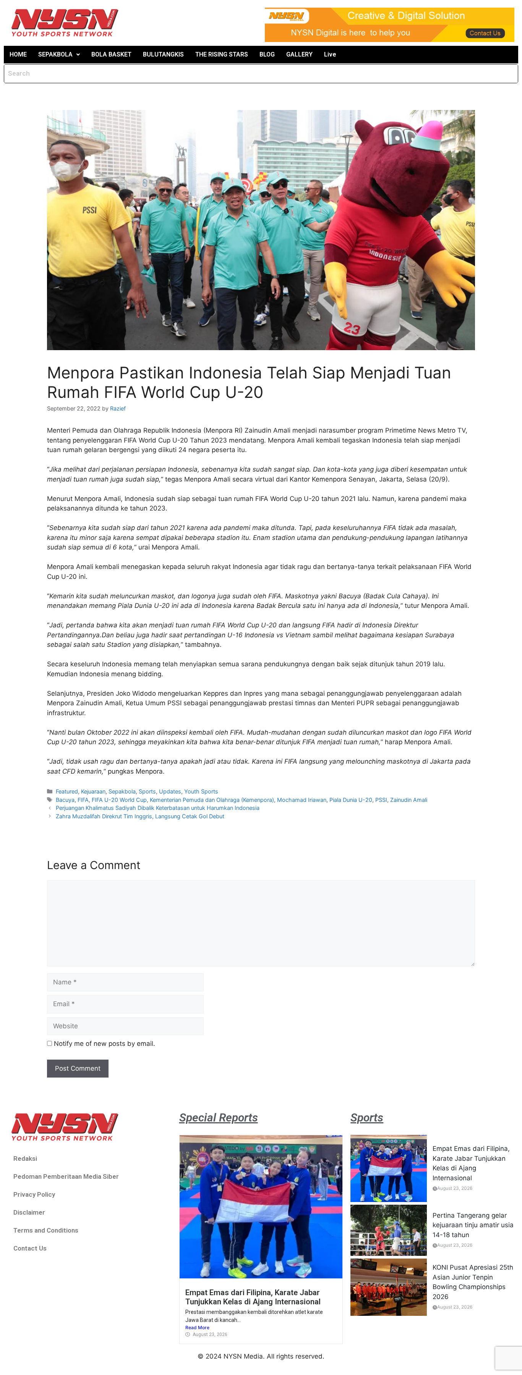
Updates (170, 791)
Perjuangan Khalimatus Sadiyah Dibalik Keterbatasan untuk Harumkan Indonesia (157, 808)
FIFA (83, 800)
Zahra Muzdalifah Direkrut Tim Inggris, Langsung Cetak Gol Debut (140, 816)
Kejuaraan (93, 791)
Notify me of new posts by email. (104, 1043)
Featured (67, 791)
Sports (147, 791)
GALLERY (299, 54)
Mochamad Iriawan (301, 800)
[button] (59, 54)
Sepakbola (122, 791)
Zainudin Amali (408, 800)
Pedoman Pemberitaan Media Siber (66, 1176)
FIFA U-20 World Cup (119, 800)
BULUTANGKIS (163, 54)
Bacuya (65, 800)
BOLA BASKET (111, 54)
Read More (197, 1327)
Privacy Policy (34, 1194)
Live (330, 54)
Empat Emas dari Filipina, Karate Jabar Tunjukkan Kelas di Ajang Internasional (253, 1297)
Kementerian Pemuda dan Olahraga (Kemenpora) (212, 800)
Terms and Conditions (45, 1230)
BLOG (267, 54)
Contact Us (30, 1248)
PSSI (381, 800)
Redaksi (25, 1158)
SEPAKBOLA (55, 54)
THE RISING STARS (221, 54)
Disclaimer (29, 1212)
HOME (18, 54)
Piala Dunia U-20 (350, 800)
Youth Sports (201, 791)
